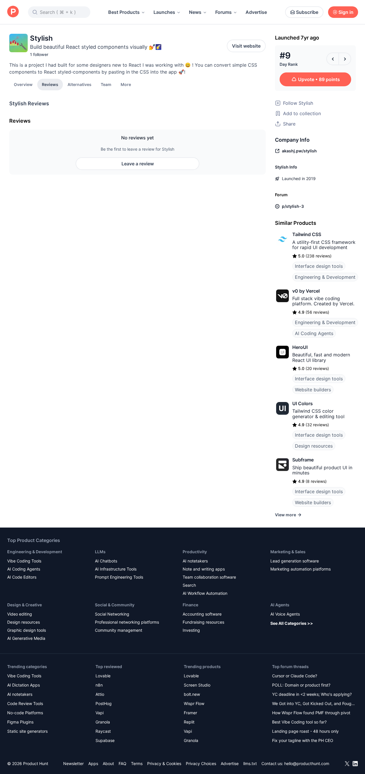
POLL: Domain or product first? (301, 685)
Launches (164, 12)
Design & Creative (24, 604)
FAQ (122, 763)
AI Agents (279, 604)
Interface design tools (319, 266)
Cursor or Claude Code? (294, 675)
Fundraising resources (203, 622)
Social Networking (112, 614)
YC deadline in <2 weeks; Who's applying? (312, 694)
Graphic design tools (26, 630)
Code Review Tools (25, 703)
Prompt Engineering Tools (119, 577)
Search (189, 585)
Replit (189, 721)
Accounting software (202, 614)
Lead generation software (294, 560)
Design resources (314, 446)
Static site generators (27, 731)
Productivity (195, 551)
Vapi (100, 712)
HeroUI (300, 347)
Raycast (103, 731)
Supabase (105, 740)
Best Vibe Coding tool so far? (299, 721)
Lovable (103, 675)
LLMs (100, 551)
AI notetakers (195, 560)
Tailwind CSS (306, 234)
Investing (191, 630)
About (108, 763)
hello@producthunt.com (306, 763)
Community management (118, 630)
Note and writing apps (204, 569)
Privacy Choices (201, 763)
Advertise (256, 12)
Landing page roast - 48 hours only (305, 731)
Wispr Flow (194, 703)
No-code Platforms (25, 712)
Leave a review (137, 164)
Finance (190, 604)
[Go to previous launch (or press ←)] (332, 59)
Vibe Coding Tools (24, 560)
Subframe (303, 460)
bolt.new (192, 694)
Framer (190, 712)
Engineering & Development (325, 277)
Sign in (345, 12)
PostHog (104, 703)
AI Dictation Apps (23, 685)
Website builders (313, 389)
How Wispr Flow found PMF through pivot (311, 712)
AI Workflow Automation (205, 593)
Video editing (19, 614)
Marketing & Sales (288, 551)
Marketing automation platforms (300, 569)
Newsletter (73, 763)
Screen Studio (197, 685)
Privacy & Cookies (164, 763)
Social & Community (114, 604)
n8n (99, 685)
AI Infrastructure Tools (115, 569)
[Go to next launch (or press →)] (345, 59)
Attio (100, 694)
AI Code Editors (21, 577)
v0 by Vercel (306, 291)
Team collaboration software (209, 577)
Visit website (246, 46)
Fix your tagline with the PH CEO (302, 740)
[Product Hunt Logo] (13, 12)
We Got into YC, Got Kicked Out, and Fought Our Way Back (313, 704)
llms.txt (250, 763)
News (195, 12)
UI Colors (302, 403)
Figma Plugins (20, 721)
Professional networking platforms (127, 622)
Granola (103, 721)
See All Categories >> (291, 623)
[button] (126, 84)
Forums (223, 12)
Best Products (124, 12)
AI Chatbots (106, 560)
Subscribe (307, 12)
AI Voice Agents (285, 614)
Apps (93, 763)
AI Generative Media (26, 638)
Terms (137, 763)
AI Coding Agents (314, 333)
